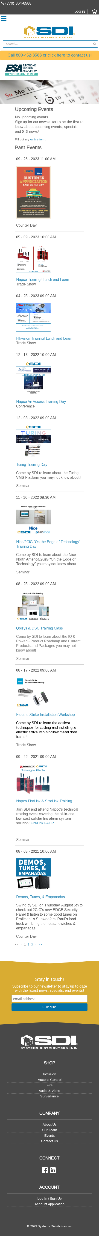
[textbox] (48, 44)
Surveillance (49, 1096)
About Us (50, 1124)
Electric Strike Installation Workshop (45, 715)
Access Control (49, 1080)
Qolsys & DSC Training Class (39, 628)
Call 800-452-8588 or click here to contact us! (50, 55)
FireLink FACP (42, 823)
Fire (49, 1085)
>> (40, 944)
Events (49, 1135)
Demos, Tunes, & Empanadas (40, 897)
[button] (94, 12)
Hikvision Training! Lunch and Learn (44, 338)
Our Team (49, 1130)
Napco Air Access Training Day (41, 402)
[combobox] (50, 44)
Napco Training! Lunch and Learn (42, 280)
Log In (80, 11)
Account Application (49, 1204)
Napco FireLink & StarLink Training (44, 801)
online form (37, 139)
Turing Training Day (31, 465)
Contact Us (49, 1141)
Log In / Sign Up (49, 1198)
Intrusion (49, 1074)
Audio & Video (49, 1091)
